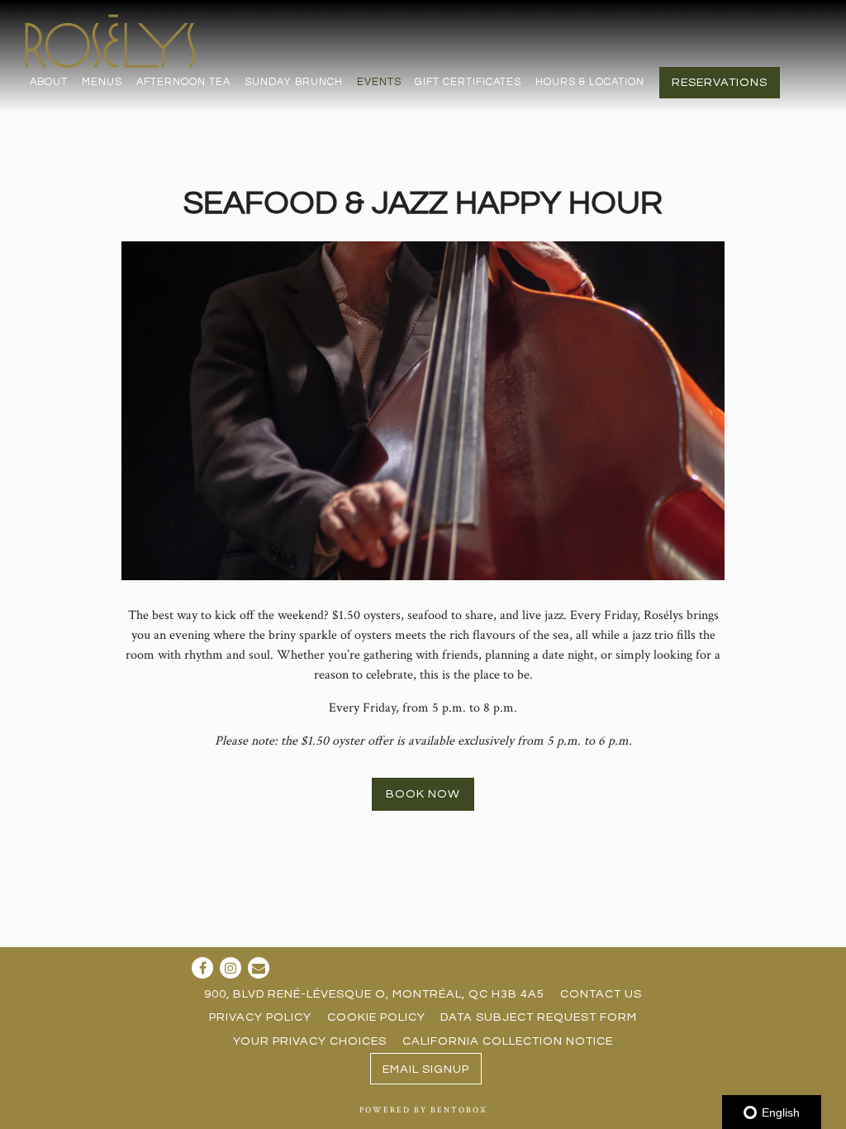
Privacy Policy (260, 1017)
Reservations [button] (720, 82)
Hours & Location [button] (589, 82)
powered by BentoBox (423, 1110)
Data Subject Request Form (538, 1017)
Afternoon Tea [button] (183, 82)
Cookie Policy (376, 1017)
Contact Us (601, 994)
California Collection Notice (507, 1041)
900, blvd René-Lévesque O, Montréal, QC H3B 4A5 (374, 994)
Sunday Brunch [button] (294, 82)
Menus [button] (102, 82)
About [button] (49, 82)
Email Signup (426, 1069)
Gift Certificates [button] (468, 82)
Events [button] (379, 82)
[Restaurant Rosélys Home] (113, 40)
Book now (423, 794)
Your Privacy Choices (310, 1041)
